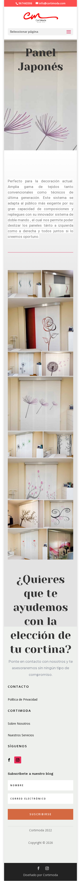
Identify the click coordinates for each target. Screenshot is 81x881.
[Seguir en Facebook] (9, 759)
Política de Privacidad (22, 699)
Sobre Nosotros (19, 723)
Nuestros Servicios (21, 735)
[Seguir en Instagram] (17, 759)
